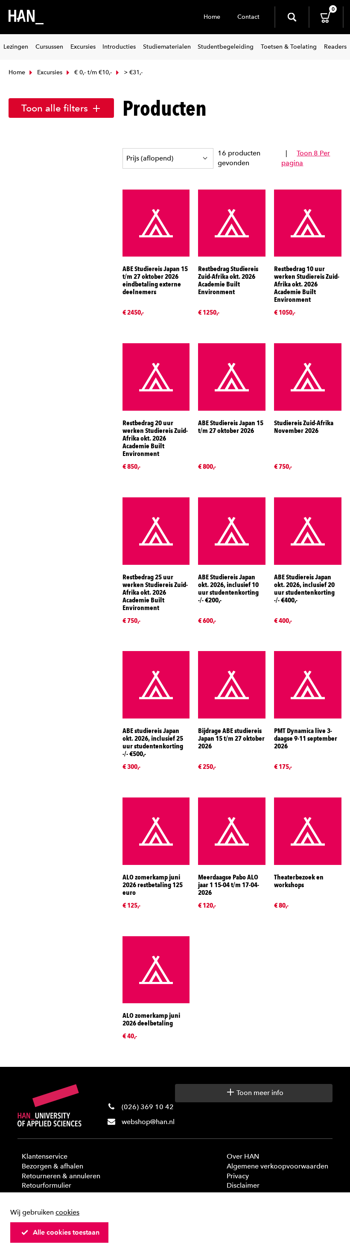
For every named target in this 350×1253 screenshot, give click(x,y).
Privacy (238, 1176)
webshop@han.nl (148, 1122)
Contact (248, 16)
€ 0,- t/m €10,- (92, 72)
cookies (67, 1212)
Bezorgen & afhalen (52, 1166)
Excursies (48, 72)
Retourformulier (46, 1185)
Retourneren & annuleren (61, 1176)
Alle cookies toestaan (66, 1232)
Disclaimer (243, 1185)
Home (212, 16)
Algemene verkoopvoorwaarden (277, 1166)
